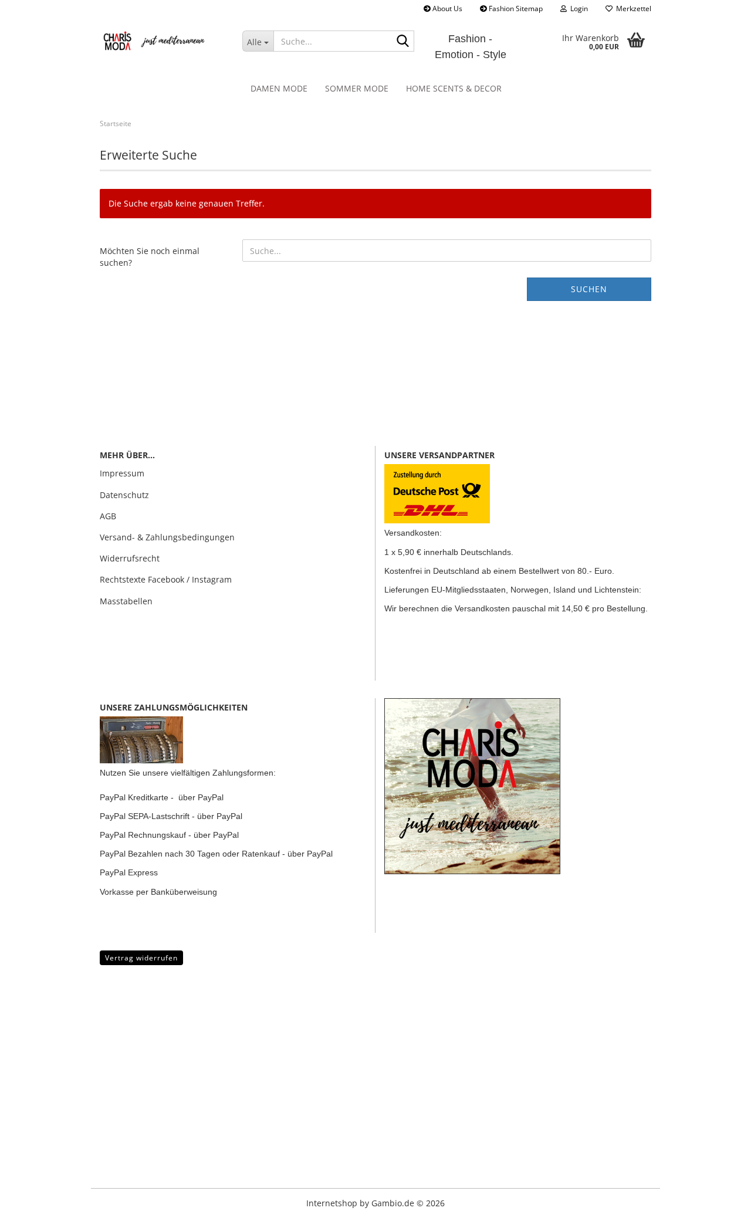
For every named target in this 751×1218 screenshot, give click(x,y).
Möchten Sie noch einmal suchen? (149, 256)
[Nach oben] (32, 1200)
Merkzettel (632, 8)
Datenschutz (124, 494)
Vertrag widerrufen (141, 958)
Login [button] (577, 8)
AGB (108, 516)
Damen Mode (279, 88)
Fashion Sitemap (515, 8)
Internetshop (331, 1203)
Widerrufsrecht (130, 558)
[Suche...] (403, 41)
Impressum (122, 473)
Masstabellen (126, 601)
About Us (446, 8)
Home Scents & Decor (454, 88)
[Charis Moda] (162, 41)
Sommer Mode (356, 88)
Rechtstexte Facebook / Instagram (166, 579)
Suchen (589, 289)
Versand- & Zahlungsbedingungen (167, 537)
